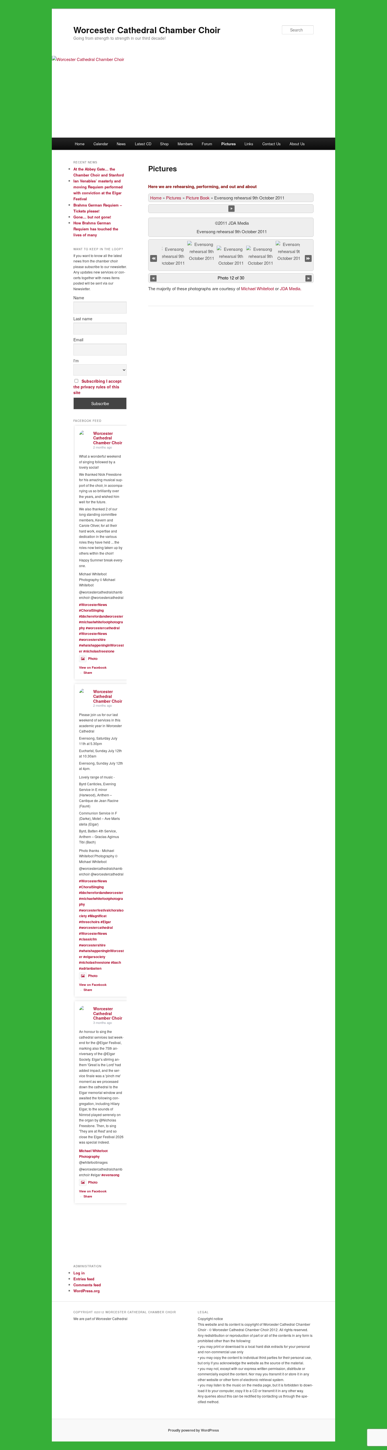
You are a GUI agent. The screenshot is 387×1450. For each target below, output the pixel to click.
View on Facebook (93, 667)
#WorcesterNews (93, 604)
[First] (153, 257)
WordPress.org (86, 1290)
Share (88, 672)
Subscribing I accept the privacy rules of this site (97, 386)
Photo (92, 658)
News (121, 143)
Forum (207, 143)
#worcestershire (92, 639)
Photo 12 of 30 (231, 278)
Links (248, 143)
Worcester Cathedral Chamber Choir (146, 30)
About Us (297, 143)
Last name (82, 318)
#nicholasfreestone (98, 651)
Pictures (228, 143)
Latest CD (143, 143)
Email (78, 339)
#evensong (110, 1174)
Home (79, 143)
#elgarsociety (94, 956)
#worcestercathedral (103, 627)
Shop (164, 143)
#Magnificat (97, 915)
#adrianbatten (90, 968)
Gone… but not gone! (92, 217)
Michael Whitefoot (257, 288)
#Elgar (106, 921)
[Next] (308, 277)
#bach (116, 962)
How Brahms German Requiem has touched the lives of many (95, 228)
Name (78, 297)
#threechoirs (89, 921)
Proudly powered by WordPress (193, 1430)
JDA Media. (290, 288)
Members (185, 143)
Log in (79, 1273)
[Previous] (153, 277)
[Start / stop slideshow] (231, 208)
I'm (76, 360)
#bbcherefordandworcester (101, 616)
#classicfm (88, 939)
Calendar (100, 143)
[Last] (308, 257)
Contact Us (271, 143)
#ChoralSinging (91, 610)
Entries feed (83, 1278)
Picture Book (198, 198)
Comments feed (87, 1284)
